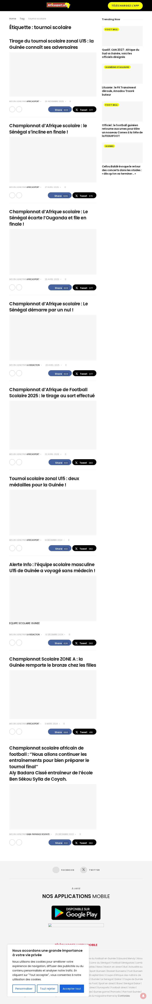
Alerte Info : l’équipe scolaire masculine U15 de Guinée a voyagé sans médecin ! (52, 567)
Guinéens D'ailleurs (117, 67)
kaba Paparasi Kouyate (38, 834)
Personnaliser (23, 988)
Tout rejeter (47, 988)
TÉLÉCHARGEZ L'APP (125, 5)
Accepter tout (72, 988)
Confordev (124, 995)
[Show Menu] (10, 5)
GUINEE (109, 146)
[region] (48, 970)
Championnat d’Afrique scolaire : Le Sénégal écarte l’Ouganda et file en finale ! (48, 218)
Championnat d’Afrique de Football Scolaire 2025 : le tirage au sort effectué (52, 393)
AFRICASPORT (33, 101)
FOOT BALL (111, 29)
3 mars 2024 (51, 723)
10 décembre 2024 (54, 634)
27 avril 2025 (51, 187)
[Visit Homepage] (60, 6)
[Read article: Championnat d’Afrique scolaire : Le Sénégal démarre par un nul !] (52, 338)
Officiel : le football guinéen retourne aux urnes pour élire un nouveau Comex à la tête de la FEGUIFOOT (122, 130)
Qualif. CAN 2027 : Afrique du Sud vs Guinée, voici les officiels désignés (120, 53)
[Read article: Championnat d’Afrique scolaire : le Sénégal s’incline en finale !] (52, 160)
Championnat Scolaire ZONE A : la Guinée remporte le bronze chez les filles (52, 662)
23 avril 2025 (52, 365)
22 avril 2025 (51, 454)
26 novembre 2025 (54, 101)
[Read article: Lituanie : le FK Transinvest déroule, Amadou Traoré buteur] (122, 74)
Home (12, 18)
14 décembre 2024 (53, 540)
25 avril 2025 (51, 279)
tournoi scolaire (37, 18)
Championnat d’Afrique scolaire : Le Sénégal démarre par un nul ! (48, 307)
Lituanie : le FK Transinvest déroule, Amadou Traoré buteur (119, 91)
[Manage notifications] (143, 996)
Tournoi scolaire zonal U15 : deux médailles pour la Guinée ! (44, 481)
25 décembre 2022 (64, 834)
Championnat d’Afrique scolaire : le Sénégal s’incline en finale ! (48, 129)
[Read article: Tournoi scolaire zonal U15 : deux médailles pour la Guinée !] (52, 512)
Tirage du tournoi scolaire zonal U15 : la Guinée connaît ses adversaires (51, 44)
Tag (22, 18)
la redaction (33, 365)
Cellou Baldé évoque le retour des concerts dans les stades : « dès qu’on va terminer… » (122, 170)
